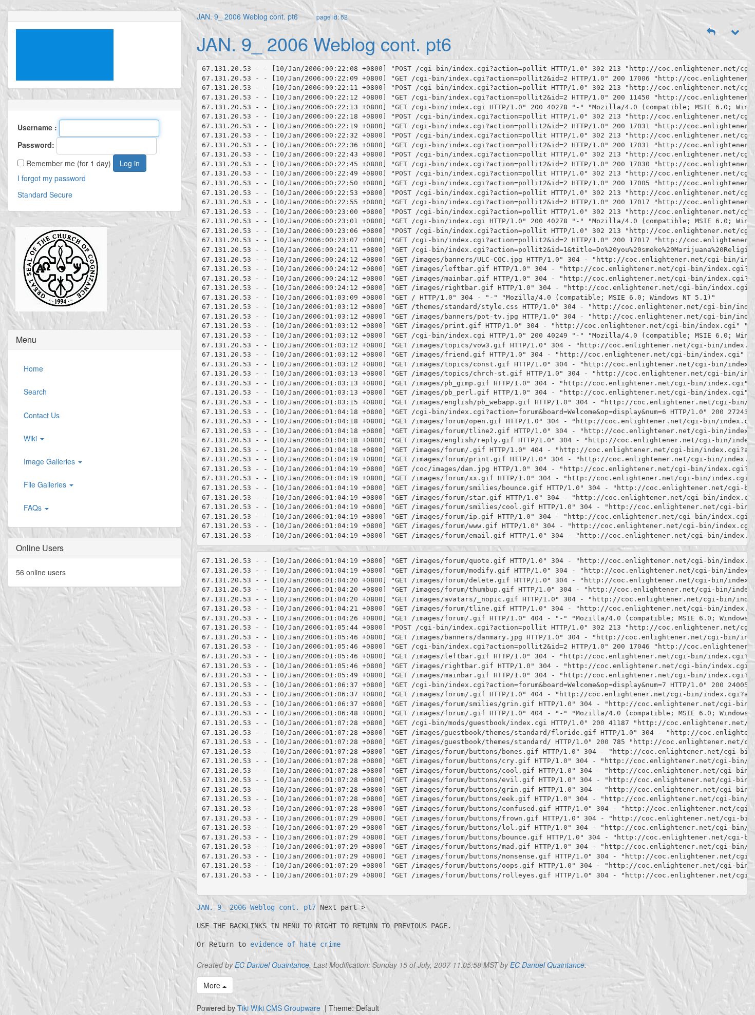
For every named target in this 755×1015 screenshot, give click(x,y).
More (212, 985)
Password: (35, 145)
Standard (32, 194)
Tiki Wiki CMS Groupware (280, 1008)
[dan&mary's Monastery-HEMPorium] (57, 269)
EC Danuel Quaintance (272, 965)
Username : (37, 127)
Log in (130, 163)
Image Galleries (50, 461)
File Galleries (46, 484)
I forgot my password (51, 178)
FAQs (34, 507)
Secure (60, 194)
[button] (711, 32)
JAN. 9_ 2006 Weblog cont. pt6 (247, 16)
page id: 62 (332, 16)
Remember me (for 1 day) (67, 163)
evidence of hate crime (295, 944)
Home (33, 368)
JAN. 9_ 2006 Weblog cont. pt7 (256, 907)
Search (35, 391)
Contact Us (42, 415)
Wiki (31, 438)
